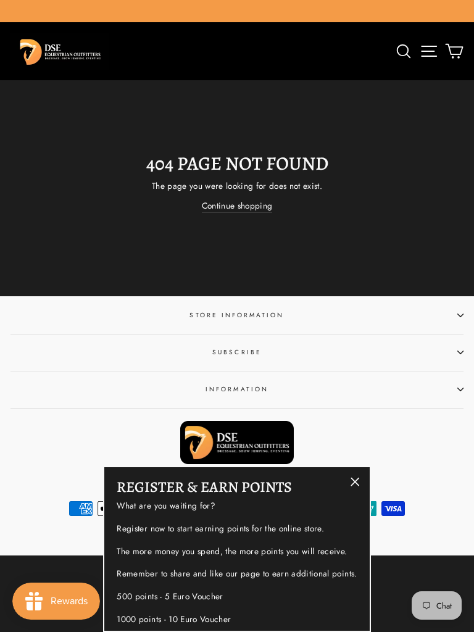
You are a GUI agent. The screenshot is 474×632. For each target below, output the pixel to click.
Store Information (236, 315)
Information (237, 389)
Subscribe (237, 352)
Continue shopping (237, 205)
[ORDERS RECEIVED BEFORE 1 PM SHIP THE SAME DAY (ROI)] (237, 11)
